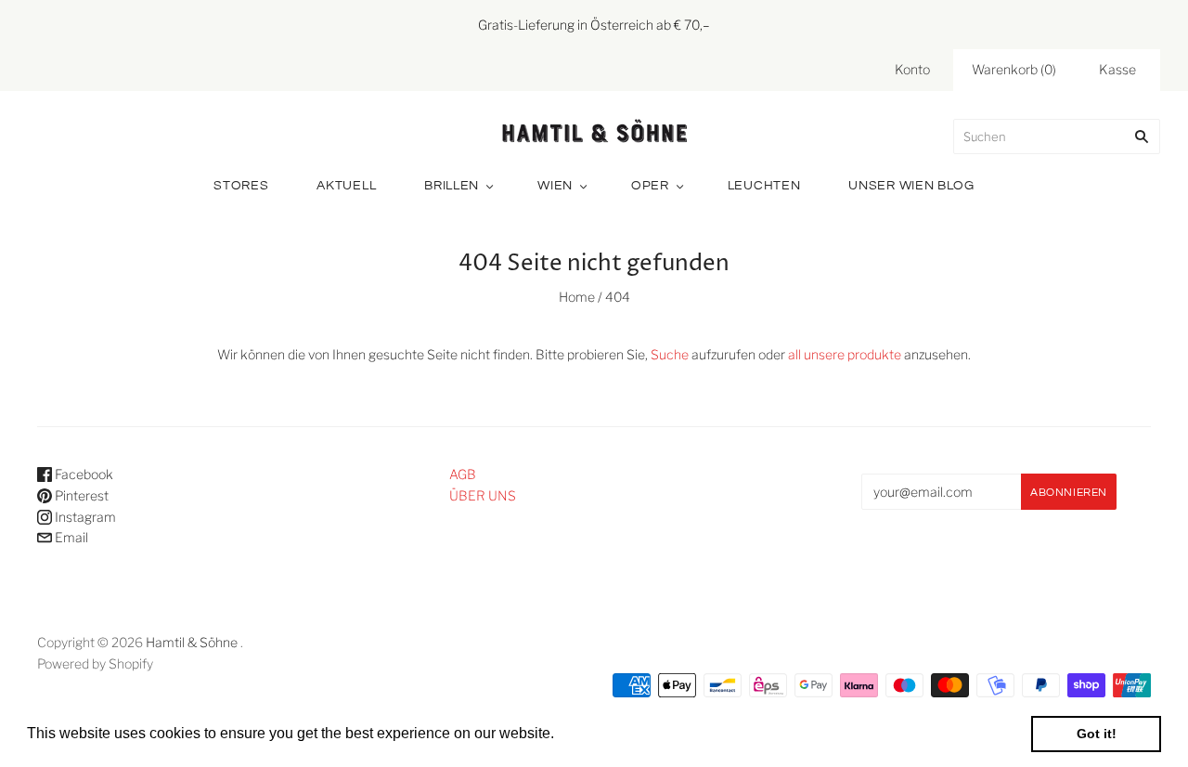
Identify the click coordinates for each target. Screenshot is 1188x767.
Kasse (1117, 69)
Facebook (82, 474)
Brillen (451, 185)
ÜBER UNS (482, 495)
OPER (650, 185)
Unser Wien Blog (911, 185)
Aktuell (346, 185)
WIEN (555, 185)
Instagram (84, 517)
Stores (240, 185)
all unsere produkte (844, 354)
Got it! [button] (1097, 733)
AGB (462, 474)
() (1014, 69)
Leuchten (764, 185)
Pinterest (80, 495)
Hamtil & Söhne (192, 642)
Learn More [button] (598, 733)
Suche (670, 354)
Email (70, 537)
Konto (912, 69)
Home (577, 297)
